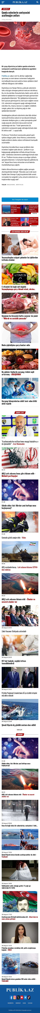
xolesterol (11, 184)
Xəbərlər (18, 1003)
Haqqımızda (10, 1003)
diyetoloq (20, 184)
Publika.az (5, 76)
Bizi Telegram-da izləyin (20, 200)
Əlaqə (24, 1003)
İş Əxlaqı (30, 1003)
